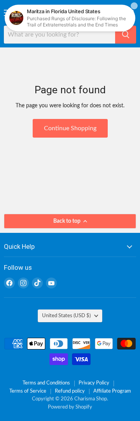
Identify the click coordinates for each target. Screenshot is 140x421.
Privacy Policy (94, 383)
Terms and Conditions (46, 383)
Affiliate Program (112, 391)
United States (66, 315)
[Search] (125, 35)
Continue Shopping (70, 128)
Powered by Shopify (70, 407)
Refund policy (70, 391)
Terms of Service (27, 391)
